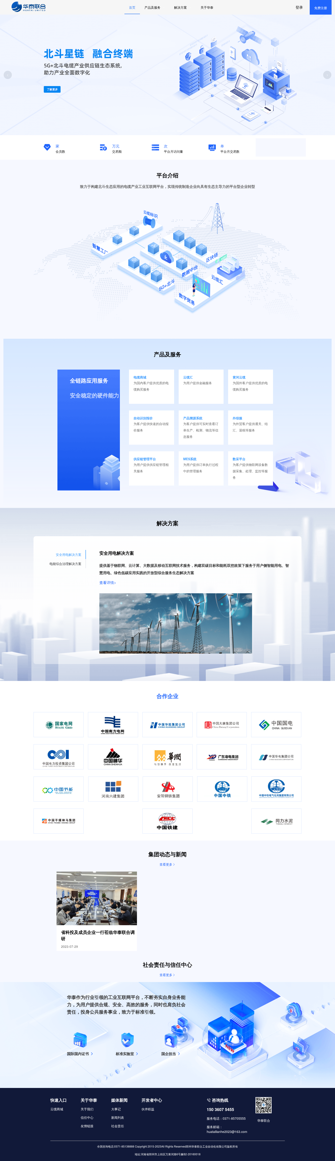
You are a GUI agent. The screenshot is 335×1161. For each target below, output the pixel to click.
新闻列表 (117, 1117)
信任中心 (87, 1117)
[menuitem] (155, 7)
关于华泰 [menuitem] (207, 7)
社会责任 (117, 1126)
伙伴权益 (148, 1109)
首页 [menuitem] (132, 7)
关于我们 (87, 1109)
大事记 (116, 1109)
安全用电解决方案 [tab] (68, 554)
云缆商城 (56, 1109)
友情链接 (87, 1126)
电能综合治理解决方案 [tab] (65, 563)
